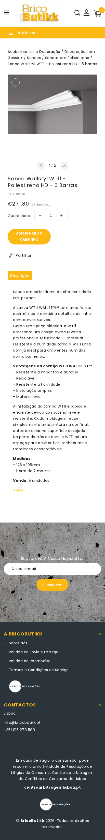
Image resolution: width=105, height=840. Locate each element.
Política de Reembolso (29, 660)
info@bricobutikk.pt (22, 722)
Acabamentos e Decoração (34, 51)
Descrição (19, 275)
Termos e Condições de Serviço (39, 669)
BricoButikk (32, 820)
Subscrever (52, 584)
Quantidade (19, 215)
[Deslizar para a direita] (64, 165)
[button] (6, 13)
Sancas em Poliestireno (67, 57)
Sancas (34, 57)
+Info (18, 490)
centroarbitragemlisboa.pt (52, 787)
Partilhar (24, 255)
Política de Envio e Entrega (34, 652)
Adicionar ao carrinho (29, 236)
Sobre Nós (18, 643)
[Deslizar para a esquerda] (41, 165)
